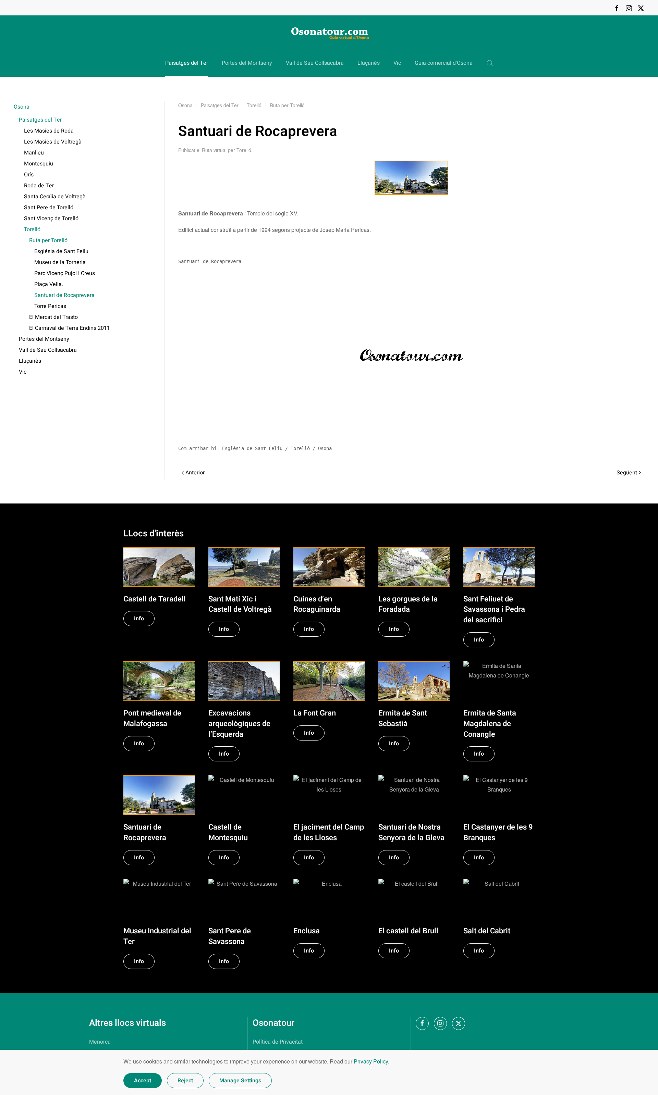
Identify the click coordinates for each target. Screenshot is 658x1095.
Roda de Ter (39, 186)
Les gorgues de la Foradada (408, 604)
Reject (185, 1081)
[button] (489, 63)
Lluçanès (368, 63)
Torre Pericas (50, 306)
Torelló (32, 229)
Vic (397, 63)
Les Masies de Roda (49, 131)
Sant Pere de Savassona (229, 936)
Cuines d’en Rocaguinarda (316, 604)
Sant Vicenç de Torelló (51, 218)
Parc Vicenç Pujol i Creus (64, 273)
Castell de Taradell (154, 599)
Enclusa (306, 930)
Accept (142, 1081)
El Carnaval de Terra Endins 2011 (69, 328)
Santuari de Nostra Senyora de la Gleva (411, 832)
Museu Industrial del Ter (157, 936)
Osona (21, 107)
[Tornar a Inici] (329, 32)
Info (139, 618)
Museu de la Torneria (60, 262)
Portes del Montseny (247, 63)
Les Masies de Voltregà (53, 142)
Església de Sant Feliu (61, 251)
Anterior (195, 473)
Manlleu (34, 153)
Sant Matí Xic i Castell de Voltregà (240, 604)
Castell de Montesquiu (228, 832)
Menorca (100, 1042)
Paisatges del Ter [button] (186, 63)
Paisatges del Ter (40, 120)
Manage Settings (240, 1081)
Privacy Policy (371, 1061)
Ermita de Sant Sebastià (402, 718)
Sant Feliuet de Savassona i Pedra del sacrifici (494, 610)
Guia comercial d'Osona (444, 63)
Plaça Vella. (48, 284)
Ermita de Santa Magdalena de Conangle (489, 724)
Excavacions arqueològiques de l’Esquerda (239, 724)
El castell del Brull (408, 930)
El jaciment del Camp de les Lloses (328, 832)
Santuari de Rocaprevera (64, 295)
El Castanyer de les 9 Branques (498, 832)
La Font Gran (314, 713)
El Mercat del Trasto (53, 317)
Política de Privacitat (278, 1042)
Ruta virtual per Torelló (226, 150)
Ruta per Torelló (48, 240)
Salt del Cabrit (486, 930)
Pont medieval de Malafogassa (152, 718)
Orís (29, 175)
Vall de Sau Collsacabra (315, 63)
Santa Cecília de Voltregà (55, 196)
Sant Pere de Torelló (48, 207)
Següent (627, 473)
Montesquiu (38, 164)
